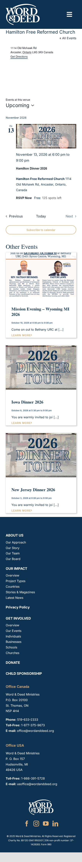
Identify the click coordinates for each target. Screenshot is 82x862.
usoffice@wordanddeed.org (37, 784)
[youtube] (46, 823)
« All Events (67, 38)
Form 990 (46, 844)
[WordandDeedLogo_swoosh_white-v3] (23, 5)
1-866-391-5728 (33, 778)
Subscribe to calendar (41, 229)
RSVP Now (24, 198)
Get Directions (19, 56)
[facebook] (27, 823)
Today (41, 216)
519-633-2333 (27, 719)
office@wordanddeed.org (35, 731)
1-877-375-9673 (33, 725)
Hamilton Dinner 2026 (31, 168)
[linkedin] (55, 823)
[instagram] (36, 823)
